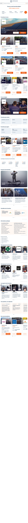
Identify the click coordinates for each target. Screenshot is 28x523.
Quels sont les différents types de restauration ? (20, 227)
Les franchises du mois (5, 75)
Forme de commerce (4, 230)
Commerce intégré (3, 227)
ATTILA (16, 65)
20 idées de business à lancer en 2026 (19, 225)
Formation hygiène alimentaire (5, 231)
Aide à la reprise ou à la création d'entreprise (19, 224)
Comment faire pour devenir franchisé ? (19, 226)
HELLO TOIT (3, 28)
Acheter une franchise (17, 229)
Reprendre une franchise (4, 229)
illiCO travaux (25, 145)
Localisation (21, 11)
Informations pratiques (5, 220)
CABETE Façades (4, 325)
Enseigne (3, 11)
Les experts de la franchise (6, 283)
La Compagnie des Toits (16, 145)
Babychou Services (15, 84)
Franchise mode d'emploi (4, 236)
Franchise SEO (3, 226)
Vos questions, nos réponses (6, 301)
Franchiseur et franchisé (4, 224)
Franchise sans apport (17, 230)
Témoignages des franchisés (6, 245)
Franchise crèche (16, 232)
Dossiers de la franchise (5, 169)
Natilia (3, 65)
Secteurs (10, 11)
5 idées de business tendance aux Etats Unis (19, 233)
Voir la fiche (16, 32)
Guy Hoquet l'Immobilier (5, 84)
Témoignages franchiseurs (6, 264)
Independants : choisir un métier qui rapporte (19, 231)
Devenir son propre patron (4, 233)
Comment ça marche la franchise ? (5, 232)
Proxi (24, 84)
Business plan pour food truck (5, 228)
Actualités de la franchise (6, 208)
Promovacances (14, 325)
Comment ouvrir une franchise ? (18, 228)
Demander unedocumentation (23, 32)
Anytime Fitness (4, 109)
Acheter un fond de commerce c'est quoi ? (6, 225)
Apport (16, 11)
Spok (2, 145)
